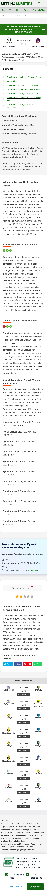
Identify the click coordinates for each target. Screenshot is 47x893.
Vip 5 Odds (5, 838)
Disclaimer (5, 844)
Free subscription (35, 835)
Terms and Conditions (20, 844)
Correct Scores (34, 827)
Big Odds (4, 827)
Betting (17, 3)
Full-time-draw (20, 835)
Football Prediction (14, 16)
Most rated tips (7, 835)
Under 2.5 (22, 827)
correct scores (34, 570)
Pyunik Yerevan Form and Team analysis (23, 89)
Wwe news (41, 824)
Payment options (32, 838)
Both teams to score (22, 832)
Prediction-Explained (24, 847)
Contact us (5, 847)
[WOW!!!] (32, 596)
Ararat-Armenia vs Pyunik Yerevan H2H (23, 93)
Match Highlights (17, 850)
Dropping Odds (38, 832)
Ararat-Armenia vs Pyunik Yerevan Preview (24, 77)
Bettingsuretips (8, 57)
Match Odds (12, 81)
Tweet (9, 664)
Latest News (17, 824)
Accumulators (6, 832)
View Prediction (23, 694)
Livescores (29, 850)
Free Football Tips (19, 830)
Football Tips (7, 10)
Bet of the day (33, 830)
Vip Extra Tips (6, 841)
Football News (29, 824)
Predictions (5, 830)
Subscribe (35, 886)
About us (4, 850)
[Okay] (24, 596)
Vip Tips (41, 10)
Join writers (5, 824)
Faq (12, 847)
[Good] (28, 596)
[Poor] (17, 596)
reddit (29, 664)
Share (19, 664)
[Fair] (21, 596)
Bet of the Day (30, 10)
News (18, 10)
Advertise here (36, 844)
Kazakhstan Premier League (20, 60)
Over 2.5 (13, 827)
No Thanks (16, 886)
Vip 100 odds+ (17, 838)
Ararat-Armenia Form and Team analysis (23, 85)
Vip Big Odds (19, 841)
